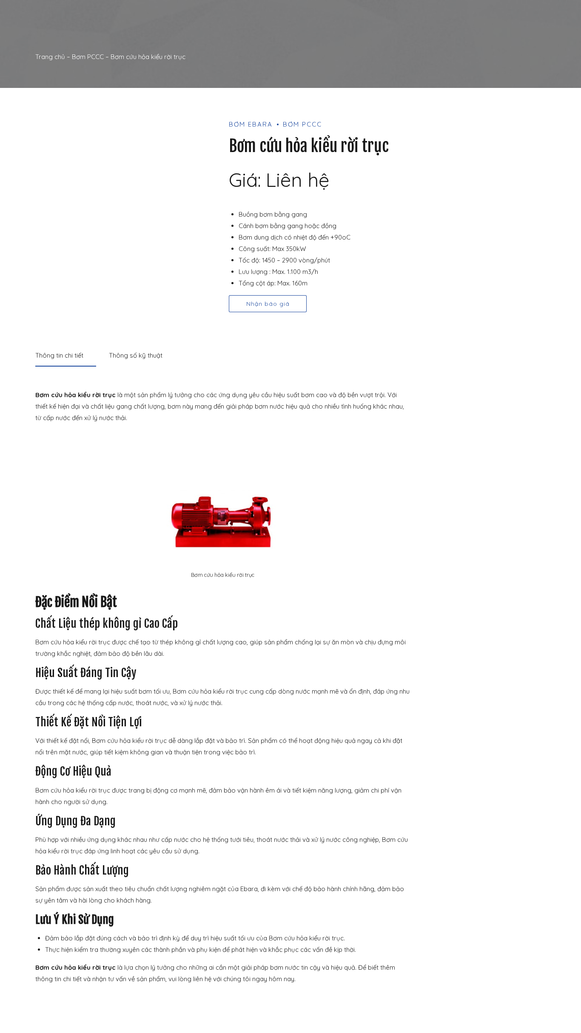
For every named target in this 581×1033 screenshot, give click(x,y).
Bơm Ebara (251, 124)
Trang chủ (50, 57)
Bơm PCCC (88, 57)
